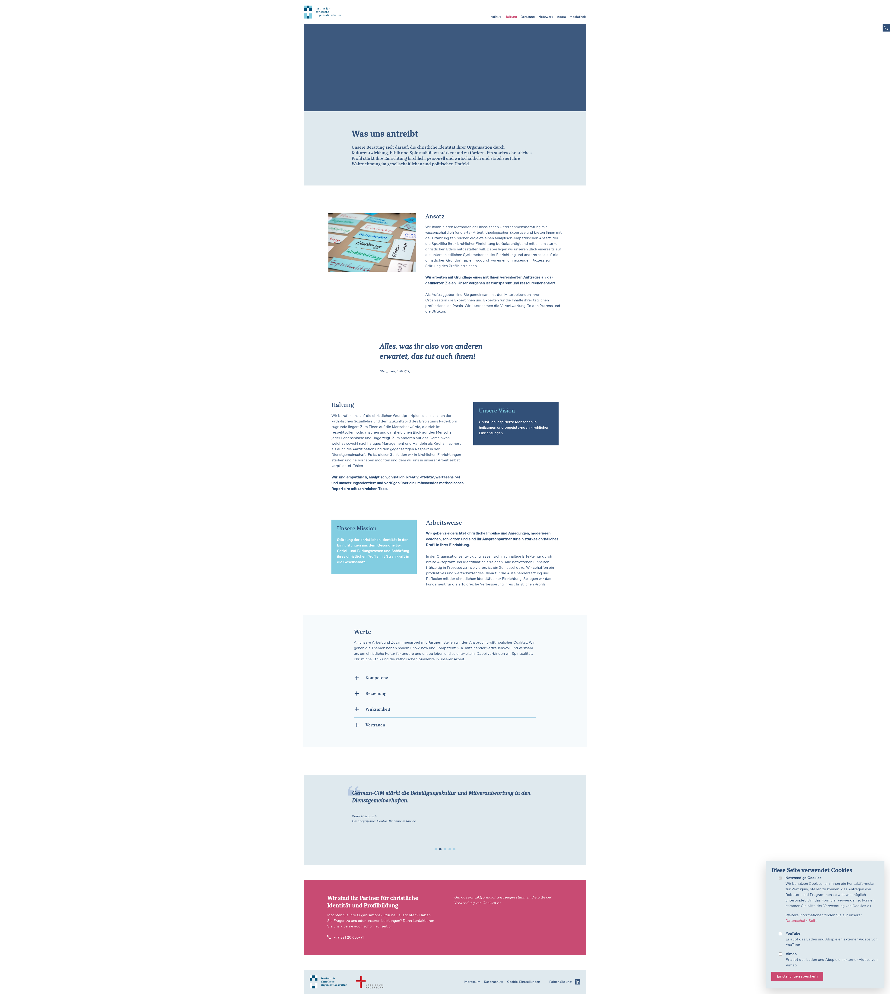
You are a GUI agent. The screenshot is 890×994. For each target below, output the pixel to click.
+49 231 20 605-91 (348, 937)
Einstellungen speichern (797, 976)
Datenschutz (493, 982)
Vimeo (791, 954)
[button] (436, 849)
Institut (495, 17)
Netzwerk (545, 17)
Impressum (472, 982)
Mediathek (578, 17)
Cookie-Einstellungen (523, 982)
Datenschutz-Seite (801, 921)
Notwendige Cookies (803, 878)
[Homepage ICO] (328, 981)
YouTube (793, 934)
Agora (561, 17)
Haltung (511, 17)
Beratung (528, 17)
